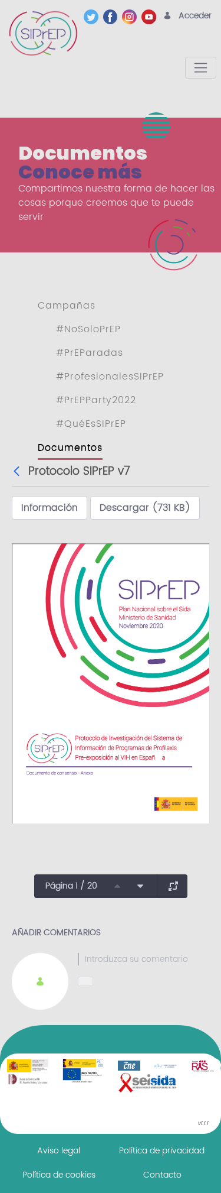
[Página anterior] (117, 886)
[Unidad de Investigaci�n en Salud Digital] (165, 1065)
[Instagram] (131, 16)
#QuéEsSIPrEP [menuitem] (91, 424)
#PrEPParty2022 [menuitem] (96, 400)
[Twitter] (93, 16)
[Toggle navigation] (200, 68)
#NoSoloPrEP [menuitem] (88, 329)
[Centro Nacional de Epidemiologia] (129, 1065)
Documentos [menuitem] (70, 447)
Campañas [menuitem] (66, 305)
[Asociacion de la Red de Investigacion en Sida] (203, 1065)
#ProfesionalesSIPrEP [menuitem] (110, 376)
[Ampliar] (173, 886)
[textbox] (143, 959)
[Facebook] (113, 16)
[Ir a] (45, 33)
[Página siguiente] (140, 886)
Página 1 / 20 (71, 886)
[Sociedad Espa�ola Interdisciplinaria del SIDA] (147, 1082)
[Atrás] (18, 472)
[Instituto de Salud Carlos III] (83, 1070)
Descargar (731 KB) (145, 508)
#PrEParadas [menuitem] (89, 353)
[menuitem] (58, 1151)
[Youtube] (151, 16)
